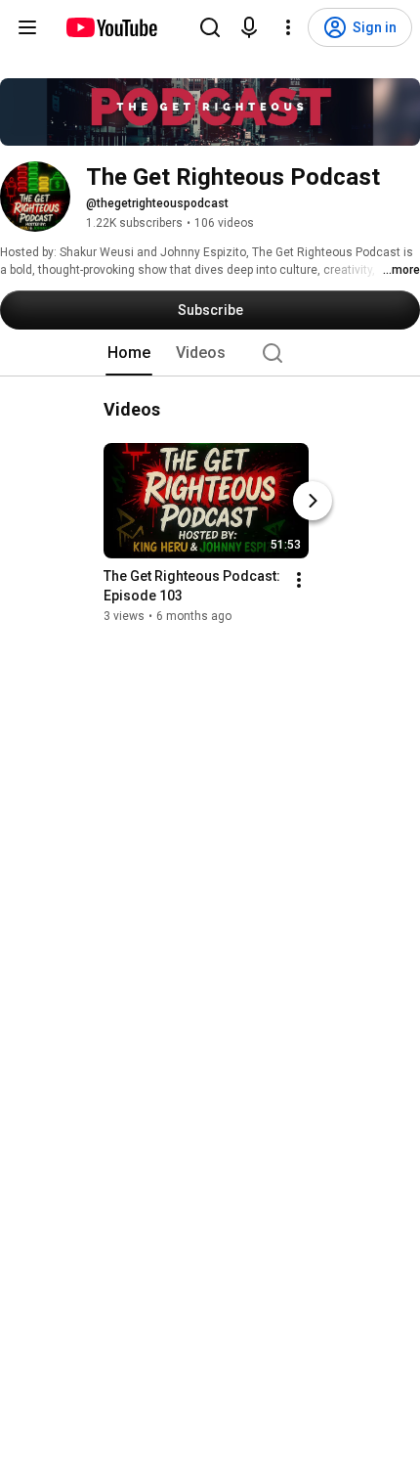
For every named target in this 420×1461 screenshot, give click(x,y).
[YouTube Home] (111, 27)
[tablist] (210, 353)
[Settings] (288, 27)
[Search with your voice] (249, 27)
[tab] (128, 353)
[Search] (210, 27)
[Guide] (27, 27)
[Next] (312, 500)
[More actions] (298, 579)
